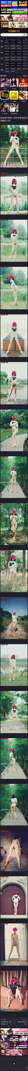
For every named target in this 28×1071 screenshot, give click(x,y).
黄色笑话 (19, 65)
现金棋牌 (19, 42)
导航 (2, 70)
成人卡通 (19, 51)
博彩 (2, 41)
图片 (2, 58)
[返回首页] (26, 1068)
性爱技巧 (25, 65)
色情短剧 (13, 71)
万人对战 (19, 40)
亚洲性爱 (7, 51)
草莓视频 (19, 69)
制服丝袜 (7, 54)
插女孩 (6, 69)
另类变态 (25, 54)
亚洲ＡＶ (7, 45)
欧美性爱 (25, 51)
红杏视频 (7, 71)
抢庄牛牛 (25, 42)
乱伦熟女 (19, 54)
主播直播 (19, 48)
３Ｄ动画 (25, 45)
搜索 (25, 34)
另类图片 (25, 59)
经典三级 (13, 54)
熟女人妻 (7, 48)
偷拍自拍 (13, 51)
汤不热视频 (24, 69)
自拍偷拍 (13, 45)
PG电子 (7, 40)
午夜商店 (13, 69)
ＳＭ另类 (25, 48)
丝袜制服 (13, 48)
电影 (2, 52)
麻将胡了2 (7, 42)
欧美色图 (19, 57)
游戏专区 (25, 40)
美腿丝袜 (7, 59)
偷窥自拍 (7, 57)
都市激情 (7, 63)
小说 (2, 64)
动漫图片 (25, 57)
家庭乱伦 (13, 63)
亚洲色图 (13, 57)
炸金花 (12, 42)
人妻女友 (19, 63)
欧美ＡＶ (19, 45)
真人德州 (13, 40)
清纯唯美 (13, 59)
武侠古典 (25, 63)
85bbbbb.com (14, 31)
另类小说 (13, 65)
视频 (2, 47)
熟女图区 (19, 59)
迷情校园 (7, 65)
